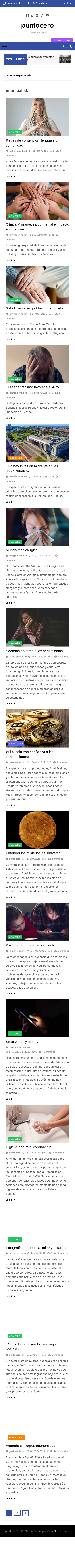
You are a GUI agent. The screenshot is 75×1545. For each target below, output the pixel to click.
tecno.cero (16, 743)
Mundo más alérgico (22, 550)
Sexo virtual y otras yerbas (26, 1042)
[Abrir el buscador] (64, 46)
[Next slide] (70, 3)
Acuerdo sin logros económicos (30, 1446)
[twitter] (37, 15)
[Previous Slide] (64, 3)
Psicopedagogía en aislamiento (30, 945)
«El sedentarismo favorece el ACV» (33, 387)
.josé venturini (17, 762)
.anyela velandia (18, 235)
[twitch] (41, 15)
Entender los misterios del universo (33, 853)
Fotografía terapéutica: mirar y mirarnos (36, 1248)
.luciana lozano (17, 951)
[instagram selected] (32, 15)
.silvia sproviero (18, 656)
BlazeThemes (61, 1531)
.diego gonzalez (18, 392)
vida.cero (14, 132)
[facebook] (27, 15)
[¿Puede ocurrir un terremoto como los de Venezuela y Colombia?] (60, 59)
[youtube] (47, 15)
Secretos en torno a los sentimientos (34, 651)
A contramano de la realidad (45, 3)
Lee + (9, 176)
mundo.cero (16, 458)
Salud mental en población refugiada (34, 308)
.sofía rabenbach (18, 151)
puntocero (37, 25)
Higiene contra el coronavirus (29, 1147)
